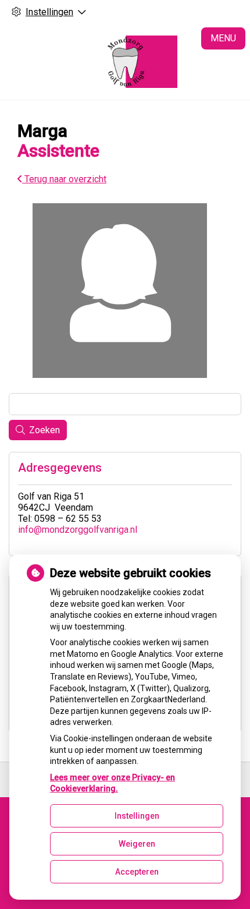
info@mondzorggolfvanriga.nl (77, 529)
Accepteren (137, 871)
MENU (223, 38)
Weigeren (137, 843)
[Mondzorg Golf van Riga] (125, 62)
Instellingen (137, 815)
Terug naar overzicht (64, 179)
